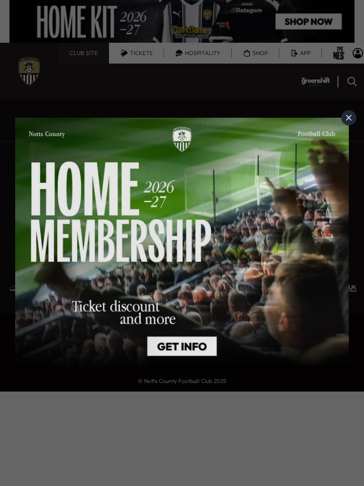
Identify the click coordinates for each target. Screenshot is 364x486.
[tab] (349, 118)
